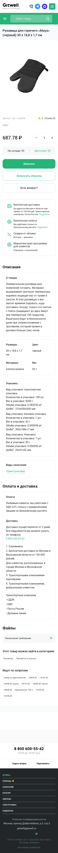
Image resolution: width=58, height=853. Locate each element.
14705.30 (40, 690)
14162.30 (43, 677)
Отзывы (49, 118)
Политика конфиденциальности (29, 819)
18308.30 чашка (11, 683)
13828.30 (32, 677)
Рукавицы (8, 658)
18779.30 (25, 683)
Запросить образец (29, 175)
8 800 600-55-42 (15, 538)
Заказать (29, 163)
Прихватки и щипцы (26, 658)
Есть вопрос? (29, 187)
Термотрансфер (15, 471)
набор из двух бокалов (15, 677)
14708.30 (8, 696)
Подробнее (44, 214)
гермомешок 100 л (24, 690)
